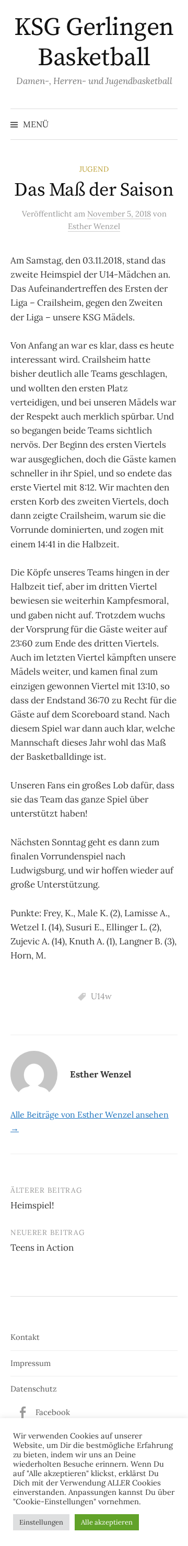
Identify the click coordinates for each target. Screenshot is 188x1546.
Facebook (53, 1412)
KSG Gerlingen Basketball (94, 43)
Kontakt (25, 1337)
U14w (101, 996)
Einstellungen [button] (41, 1522)
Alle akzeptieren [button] (107, 1522)
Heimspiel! (32, 1205)
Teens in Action (42, 1247)
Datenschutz (33, 1389)
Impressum (30, 1363)
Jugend (94, 169)
